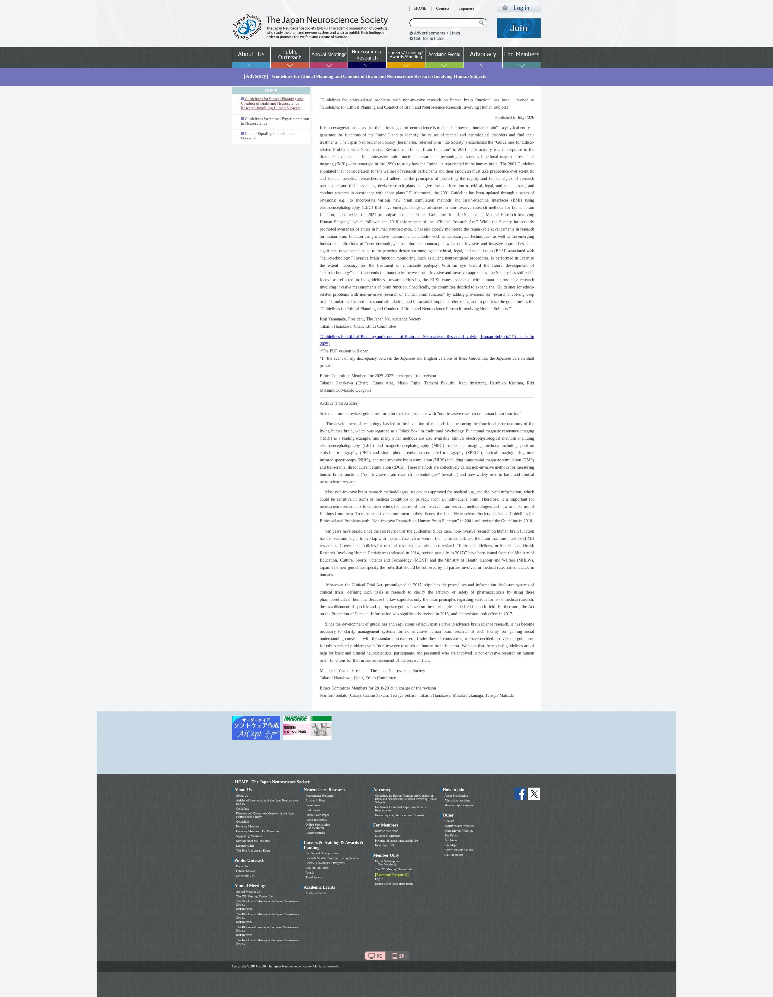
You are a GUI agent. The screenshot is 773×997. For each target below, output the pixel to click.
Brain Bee (242, 866)
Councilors (242, 821)
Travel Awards (314, 877)
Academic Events (316, 893)
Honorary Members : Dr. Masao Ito (257, 831)
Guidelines (242, 808)
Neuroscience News (386, 831)
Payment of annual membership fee (396, 840)
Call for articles (453, 854)
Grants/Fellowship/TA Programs (325, 863)
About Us (242, 795)
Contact (442, 8)
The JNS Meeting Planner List (254, 896)
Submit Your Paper (317, 815)
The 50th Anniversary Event (253, 850)
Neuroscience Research (319, 795)
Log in (379, 879)
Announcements (315, 832)
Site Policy (451, 835)
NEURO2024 (244, 922)
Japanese (466, 8)
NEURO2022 (244, 935)
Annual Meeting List (248, 891)
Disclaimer (450, 840)
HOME (420, 8)
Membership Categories (458, 805)
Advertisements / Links (458, 850)
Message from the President (253, 841)
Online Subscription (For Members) (318, 826)
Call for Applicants (317, 867)
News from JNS (245, 876)
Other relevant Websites (458, 830)
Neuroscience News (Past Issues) (394, 883)
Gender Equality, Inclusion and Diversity (400, 815)
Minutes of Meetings (387, 835)
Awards (310, 872)
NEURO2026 (244, 909)
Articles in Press (316, 800)
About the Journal (316, 819)
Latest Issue (313, 805)
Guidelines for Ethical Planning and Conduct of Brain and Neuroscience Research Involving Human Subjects (406, 799)
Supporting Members (249, 836)
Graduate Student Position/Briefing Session (332, 858)
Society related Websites (459, 825)
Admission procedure (457, 800)
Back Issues (313, 810)
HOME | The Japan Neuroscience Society (272, 782)
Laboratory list (245, 845)
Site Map (450, 845)
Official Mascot (245, 871)
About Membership (456, 795)
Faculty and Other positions (322, 853)
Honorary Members (247, 826)
